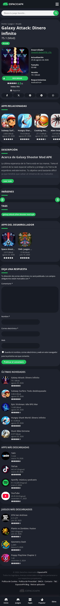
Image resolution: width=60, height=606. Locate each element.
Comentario (7, 283)
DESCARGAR (17, 78)
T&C (55, 581)
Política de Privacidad (27, 581)
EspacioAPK (42, 572)
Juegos (11, 24)
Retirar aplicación (38, 584)
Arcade (18, 24)
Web (3, 340)
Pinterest (30, 95)
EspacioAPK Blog (22, 584)
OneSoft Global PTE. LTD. (41, 52)
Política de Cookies (9, 581)
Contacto (48, 581)
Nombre (5, 316)
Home (4, 24)
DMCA (40, 581)
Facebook (7, 95)
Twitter (18, 95)
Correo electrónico (9, 328)
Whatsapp (53, 95)
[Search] (56, 13)
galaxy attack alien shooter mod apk (18, 214)
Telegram (41, 95)
